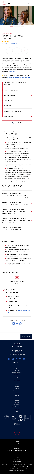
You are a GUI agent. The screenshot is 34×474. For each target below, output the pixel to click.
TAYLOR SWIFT (9, 100)
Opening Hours (10, 116)
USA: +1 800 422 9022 (17, 348)
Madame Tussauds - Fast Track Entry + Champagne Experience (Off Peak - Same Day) (16, 220)
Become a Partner (17, 390)
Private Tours (17, 374)
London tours (11, 71)
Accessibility (17, 443)
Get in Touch (17, 409)
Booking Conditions (17, 446)
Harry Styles (9, 106)
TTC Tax (17, 457)
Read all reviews (8, 43)
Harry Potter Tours (17, 368)
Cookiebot (17, 441)
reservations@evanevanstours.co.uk (19, 77)
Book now (26, 336)
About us (17, 384)
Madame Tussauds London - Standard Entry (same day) (15, 228)
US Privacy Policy (17, 461)
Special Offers (17, 366)
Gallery (19, 122)
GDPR (17, 452)
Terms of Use (17, 459)
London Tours (17, 370)
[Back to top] (17, 432)
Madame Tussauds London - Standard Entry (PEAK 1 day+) (15, 203)
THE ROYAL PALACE (11, 90)
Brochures (17, 402)
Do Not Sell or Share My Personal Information (17, 450)
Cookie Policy (17, 448)
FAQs (17, 411)
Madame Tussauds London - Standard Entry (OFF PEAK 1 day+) (15, 195)
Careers (17, 393)
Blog (17, 377)
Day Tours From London (17, 372)
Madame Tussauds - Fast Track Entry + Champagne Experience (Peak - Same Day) (15, 211)
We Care (17, 388)
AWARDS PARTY (9, 95)
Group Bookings (17, 404)
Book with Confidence (17, 406)
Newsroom (17, 395)
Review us (17, 386)
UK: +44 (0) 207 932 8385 (17, 346)
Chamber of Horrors (12, 111)
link (26, 174)
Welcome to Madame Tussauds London (16, 83)
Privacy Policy (17, 454)
